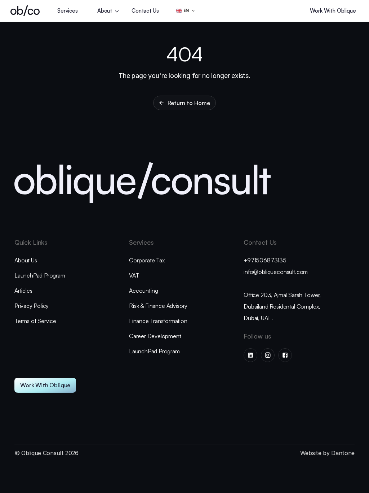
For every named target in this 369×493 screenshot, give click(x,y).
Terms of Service (35, 320)
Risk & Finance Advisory (158, 305)
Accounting (144, 290)
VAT (134, 275)
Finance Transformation (158, 320)
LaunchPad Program (39, 275)
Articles (23, 290)
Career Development (155, 336)
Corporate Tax (147, 260)
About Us (25, 260)
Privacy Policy (31, 305)
